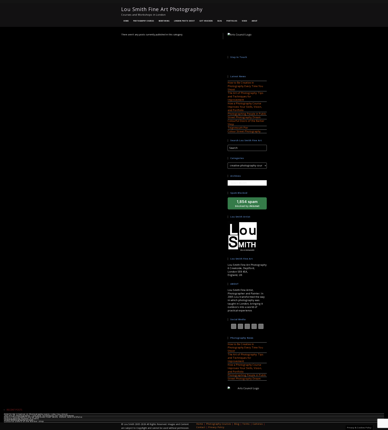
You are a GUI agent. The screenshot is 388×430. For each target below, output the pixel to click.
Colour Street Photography (244, 131)
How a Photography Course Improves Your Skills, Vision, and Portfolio (245, 107)
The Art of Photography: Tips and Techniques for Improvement (245, 96)
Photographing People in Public (247, 113)
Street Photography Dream (244, 117)
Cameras (258, 423)
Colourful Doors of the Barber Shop (24, 421)
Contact (200, 427)
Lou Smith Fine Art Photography (162, 11)
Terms (246, 423)
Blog (236, 423)
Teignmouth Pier (238, 127)
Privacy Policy (216, 427)
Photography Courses (218, 423)
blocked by (251, 204)
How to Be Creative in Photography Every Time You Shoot (245, 86)
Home (199, 423)
